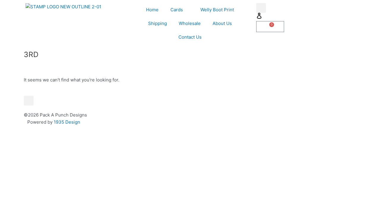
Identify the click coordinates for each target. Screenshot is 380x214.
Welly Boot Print (217, 9)
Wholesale (190, 23)
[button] (261, 8)
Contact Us (190, 37)
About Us (222, 23)
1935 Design (67, 122)
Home (152, 9)
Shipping (157, 23)
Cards (176, 9)
